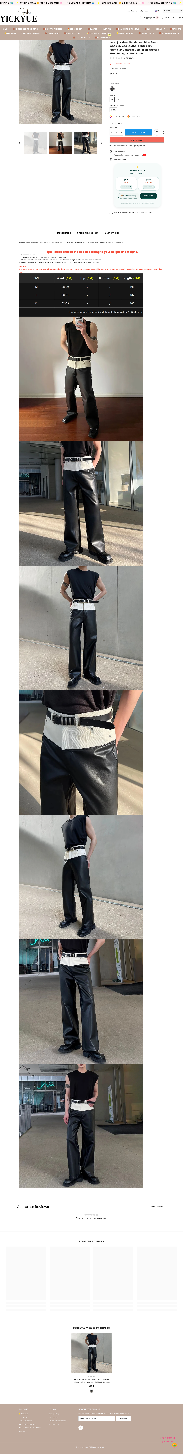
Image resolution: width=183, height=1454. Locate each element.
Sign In (180, 18)
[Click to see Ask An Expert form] (168, 1439)
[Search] (173, 11)
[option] (60, 82)
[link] (26, 1306)
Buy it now (137, 140)
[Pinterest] (80, 1427)
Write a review (157, 1207)
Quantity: (113, 127)
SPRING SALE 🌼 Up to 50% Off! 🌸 (70, 3)
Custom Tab (112, 232)
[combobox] (171, 11)
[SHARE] (162, 132)
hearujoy (91, 1376)
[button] (19, 143)
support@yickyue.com (143, 11)
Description (64, 232)
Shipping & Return (87, 232)
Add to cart (138, 132)
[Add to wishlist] (157, 132)
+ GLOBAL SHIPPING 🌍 (28, 3)
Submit (123, 1418)
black (91, 1391)
